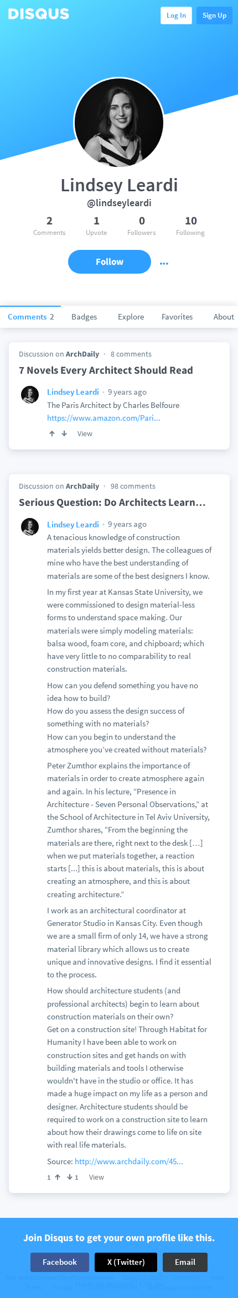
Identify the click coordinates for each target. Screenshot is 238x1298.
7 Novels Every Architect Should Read (106, 369)
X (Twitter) (126, 1262)
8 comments (131, 354)
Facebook (60, 1262)
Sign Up (214, 15)
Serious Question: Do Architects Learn (112, 502)
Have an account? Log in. (119, 1284)
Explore (131, 316)
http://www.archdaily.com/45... (129, 1161)
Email (185, 1262)
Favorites (177, 316)
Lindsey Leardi (73, 391)
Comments (31, 316)
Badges (84, 316)
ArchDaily (82, 354)
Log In (176, 15)
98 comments (133, 486)
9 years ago (126, 391)
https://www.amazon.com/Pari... (104, 417)
